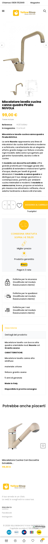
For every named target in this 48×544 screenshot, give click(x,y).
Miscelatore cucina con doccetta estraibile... (20, 462)
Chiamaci (6, 2)
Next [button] (46, 45)
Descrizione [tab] (11, 327)
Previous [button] (2, 45)
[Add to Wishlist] (19, 206)
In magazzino (8, 128)
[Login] (15, 540)
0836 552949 (18, 2)
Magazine (35, 2)
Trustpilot (32, 211)
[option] (24, 48)
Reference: (7, 124)
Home (24, 541)
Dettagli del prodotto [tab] (16, 334)
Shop (6, 541)
